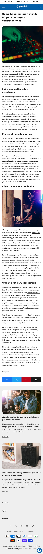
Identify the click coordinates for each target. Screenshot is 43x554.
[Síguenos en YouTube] (27, 526)
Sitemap (35, 549)
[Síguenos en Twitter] (16, 526)
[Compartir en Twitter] (17, 379)
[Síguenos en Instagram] (21, 526)
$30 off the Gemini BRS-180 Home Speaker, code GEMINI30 (21, 1)
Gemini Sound (12, 546)
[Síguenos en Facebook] (10, 526)
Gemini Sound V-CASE (27, 243)
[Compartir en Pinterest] (26, 379)
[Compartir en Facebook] (7, 379)
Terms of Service (22, 546)
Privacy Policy (32, 546)
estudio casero (33, 287)
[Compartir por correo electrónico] (36, 379)
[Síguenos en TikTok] (33, 526)
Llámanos (5, 360)
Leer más (5, 436)
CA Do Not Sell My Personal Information (20, 549)
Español (31, 531)
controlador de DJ (22, 179)
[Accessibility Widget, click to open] (39, 550)
